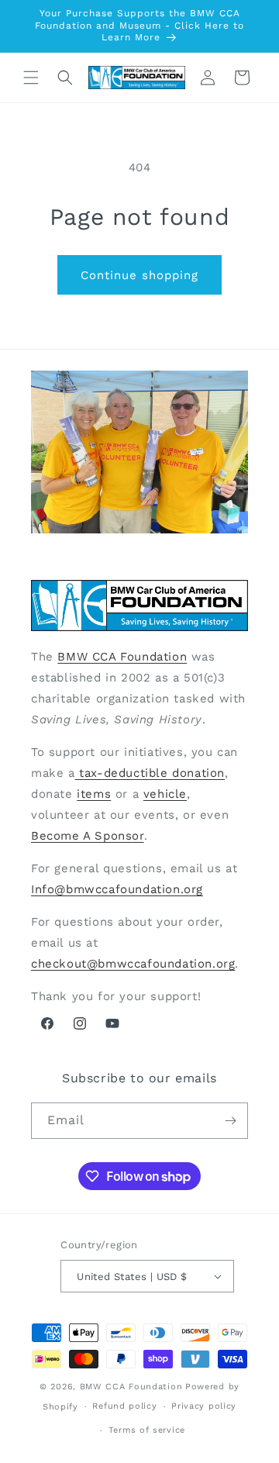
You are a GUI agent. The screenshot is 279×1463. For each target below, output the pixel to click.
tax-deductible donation (150, 773)
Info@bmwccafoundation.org (117, 889)
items (94, 794)
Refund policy (124, 1406)
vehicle (165, 794)
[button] (31, 77)
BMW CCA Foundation (122, 657)
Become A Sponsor (87, 836)
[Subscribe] (230, 1120)
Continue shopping (139, 275)
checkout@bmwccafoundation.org (133, 964)
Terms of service (146, 1430)
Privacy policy (203, 1406)
